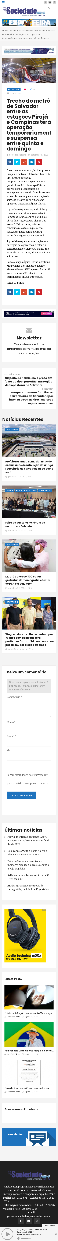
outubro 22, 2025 (17, 588)
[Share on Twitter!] (17, 162)
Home (5, 30)
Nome (11, 722)
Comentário (14, 697)
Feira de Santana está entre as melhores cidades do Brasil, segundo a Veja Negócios (28, 865)
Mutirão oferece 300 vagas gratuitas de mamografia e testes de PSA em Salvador (28, 580)
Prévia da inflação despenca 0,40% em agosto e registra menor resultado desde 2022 (28, 840)
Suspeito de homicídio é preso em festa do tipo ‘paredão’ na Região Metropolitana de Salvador (28, 381)
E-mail (11, 736)
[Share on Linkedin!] (32, 162)
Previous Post (13, 374)
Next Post (47, 389)
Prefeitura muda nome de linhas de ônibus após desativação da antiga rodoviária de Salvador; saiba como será (29, 467)
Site (9, 750)
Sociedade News (17, 155)
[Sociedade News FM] (24, 11)
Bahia (10, 490)
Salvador (14, 30)
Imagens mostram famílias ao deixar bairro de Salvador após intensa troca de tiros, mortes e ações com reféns (31, 398)
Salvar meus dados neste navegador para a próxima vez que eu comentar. (28, 779)
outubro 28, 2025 (17, 530)
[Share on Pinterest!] (39, 162)
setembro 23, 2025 (17, 649)
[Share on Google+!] (24, 162)
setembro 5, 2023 (39, 155)
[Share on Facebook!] (10, 162)
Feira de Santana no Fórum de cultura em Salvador (25, 524)
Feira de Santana (26, 490)
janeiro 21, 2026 (16, 476)
